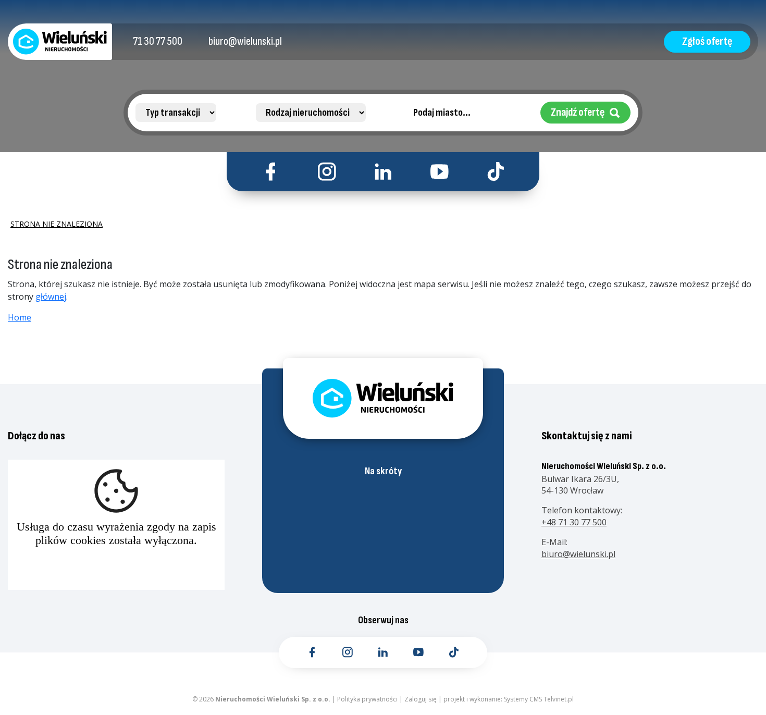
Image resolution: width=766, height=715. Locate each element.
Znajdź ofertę (577, 112)
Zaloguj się (420, 699)
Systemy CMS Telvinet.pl (539, 699)
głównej (50, 296)
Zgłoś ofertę (707, 41)
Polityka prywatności (367, 699)
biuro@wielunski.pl (578, 554)
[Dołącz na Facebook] (270, 171)
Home (19, 317)
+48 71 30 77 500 (574, 522)
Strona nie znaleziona (56, 224)
